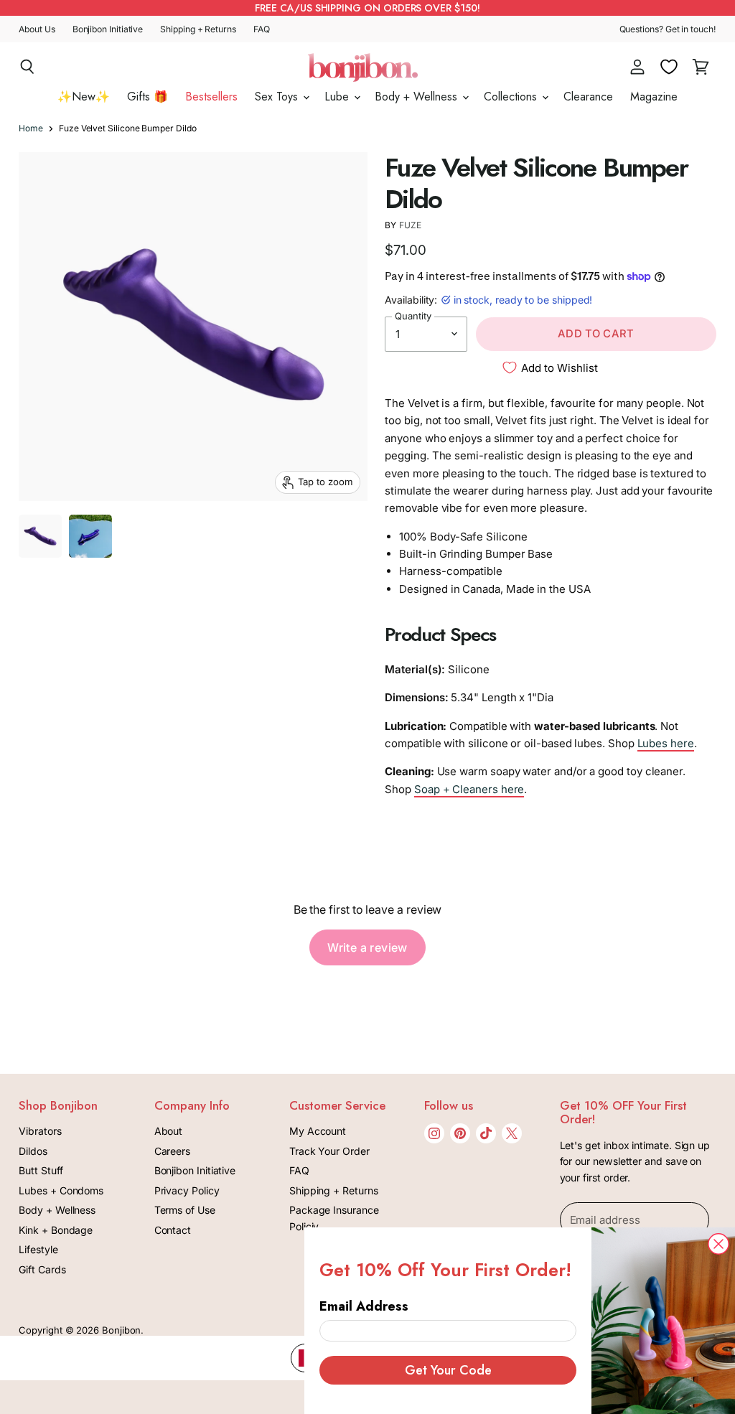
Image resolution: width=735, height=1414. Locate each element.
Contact (172, 1230)
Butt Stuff (40, 1170)
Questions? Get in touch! (667, 29)
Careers (172, 1151)
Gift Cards (42, 1269)
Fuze (410, 225)
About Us (37, 29)
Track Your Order (329, 1151)
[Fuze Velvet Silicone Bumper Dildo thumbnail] (40, 536)
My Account (317, 1131)
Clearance (588, 96)
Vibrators (40, 1131)
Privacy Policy (187, 1190)
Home (31, 128)
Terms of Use (184, 1210)
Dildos (33, 1151)
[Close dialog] (718, 1244)
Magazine (654, 96)
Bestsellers (211, 96)
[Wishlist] (669, 67)
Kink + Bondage (56, 1230)
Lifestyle (38, 1249)
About (168, 1131)
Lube (338, 96)
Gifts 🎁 (147, 96)
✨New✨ (83, 96)
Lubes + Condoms (61, 1190)
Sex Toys (278, 96)
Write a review (367, 947)
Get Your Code (448, 1370)
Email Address (363, 1306)
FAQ (261, 29)
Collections (512, 96)
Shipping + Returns (198, 29)
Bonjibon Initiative (108, 29)
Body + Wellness (418, 96)
